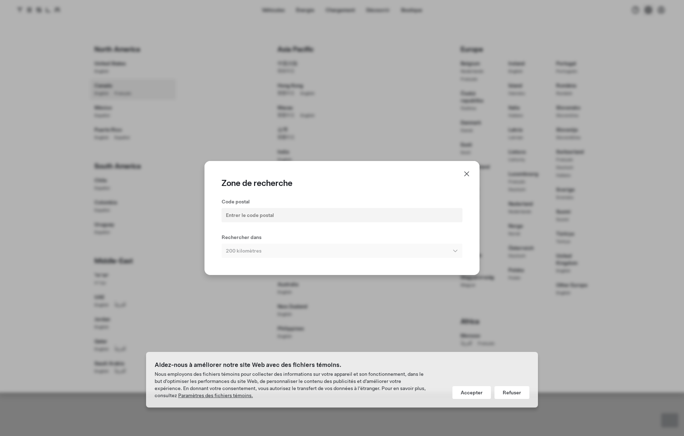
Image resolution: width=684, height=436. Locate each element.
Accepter (472, 392)
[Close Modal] (467, 174)
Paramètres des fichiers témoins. (215, 395)
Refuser (512, 392)
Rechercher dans (241, 237)
